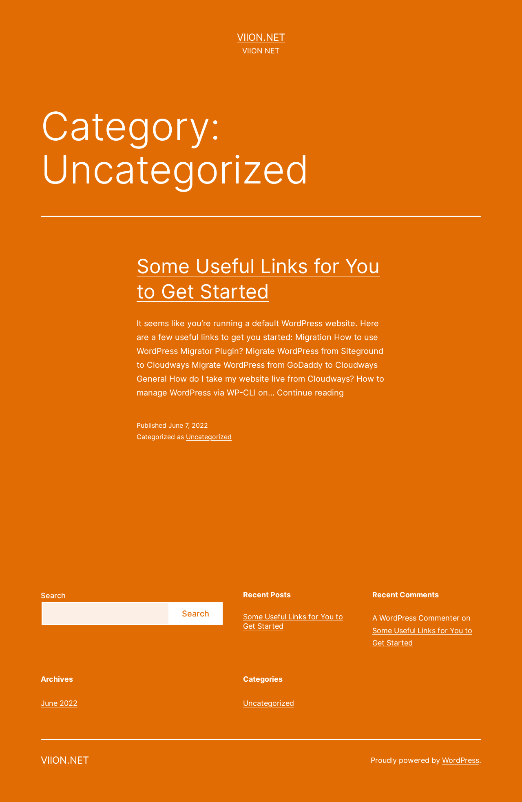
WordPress (460, 760)
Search (53, 595)
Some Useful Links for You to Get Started (293, 621)
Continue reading (310, 393)
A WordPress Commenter (416, 618)
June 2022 (59, 703)
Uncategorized (209, 437)
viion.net (261, 37)
